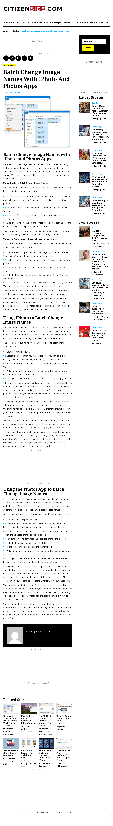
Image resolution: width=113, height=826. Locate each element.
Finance (25, 22)
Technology (36, 22)
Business (15, 22)
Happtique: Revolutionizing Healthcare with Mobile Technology (100, 288)
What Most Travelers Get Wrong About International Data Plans (99, 158)
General (94, 22)
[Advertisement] (43, 47)
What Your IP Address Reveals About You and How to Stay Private (100, 182)
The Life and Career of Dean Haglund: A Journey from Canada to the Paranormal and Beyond (100, 261)
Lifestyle (56, 22)
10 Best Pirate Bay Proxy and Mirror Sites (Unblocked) (99, 334)
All (107, 22)
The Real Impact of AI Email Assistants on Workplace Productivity (100, 205)
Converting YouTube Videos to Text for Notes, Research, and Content (100, 134)
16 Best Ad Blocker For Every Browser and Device (99, 310)
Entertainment (80, 22)
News (102, 22)
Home (7, 22)
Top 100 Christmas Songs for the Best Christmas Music (99, 236)
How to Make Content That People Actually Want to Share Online (100, 111)
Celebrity (67, 22)
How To (47, 22)
